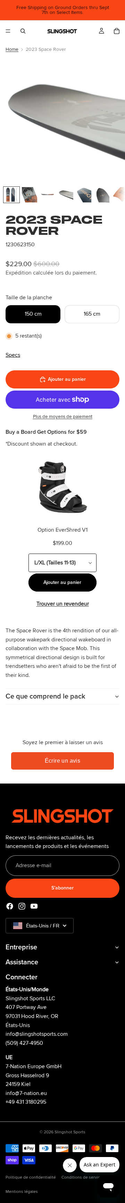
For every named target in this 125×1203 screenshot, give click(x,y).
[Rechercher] (23, 31)
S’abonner (62, 888)
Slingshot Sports (70, 1132)
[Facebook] (10, 906)
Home (12, 49)
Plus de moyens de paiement (62, 416)
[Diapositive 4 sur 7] (65, 194)
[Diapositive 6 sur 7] (101, 194)
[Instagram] (22, 906)
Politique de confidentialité (31, 1177)
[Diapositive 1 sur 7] (11, 194)
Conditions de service (81, 1177)
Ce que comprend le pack (45, 696)
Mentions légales (22, 1191)
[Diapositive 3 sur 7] (47, 194)
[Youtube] (34, 906)
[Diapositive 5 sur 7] (83, 194)
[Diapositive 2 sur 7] (29, 194)
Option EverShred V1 (63, 529)
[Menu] (8, 31)
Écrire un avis (63, 761)
